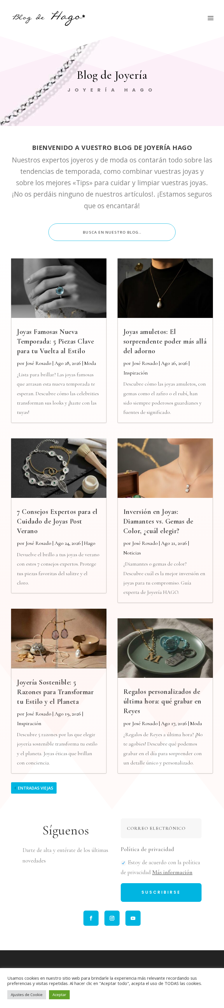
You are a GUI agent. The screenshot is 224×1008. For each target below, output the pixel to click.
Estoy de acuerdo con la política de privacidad (160, 867)
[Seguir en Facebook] (91, 918)
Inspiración (29, 723)
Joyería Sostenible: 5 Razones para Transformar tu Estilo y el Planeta (55, 692)
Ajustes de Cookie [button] (27, 994)
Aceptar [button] (59, 994)
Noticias (132, 553)
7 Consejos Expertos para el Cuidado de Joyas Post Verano (57, 521)
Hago (89, 543)
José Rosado (38, 363)
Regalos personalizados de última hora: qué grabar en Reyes (162, 701)
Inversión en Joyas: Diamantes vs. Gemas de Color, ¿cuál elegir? (158, 521)
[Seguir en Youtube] (133, 918)
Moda (90, 363)
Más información (172, 872)
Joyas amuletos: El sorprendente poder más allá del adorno (165, 341)
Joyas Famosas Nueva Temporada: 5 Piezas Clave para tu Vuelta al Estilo (55, 341)
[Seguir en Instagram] (112, 918)
